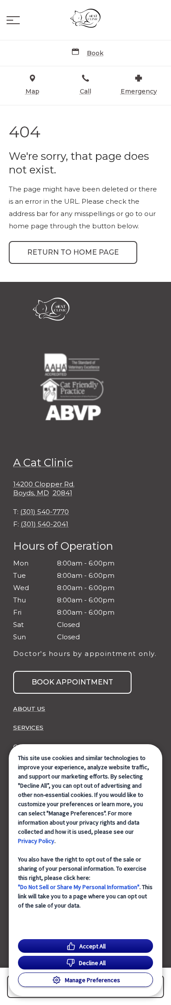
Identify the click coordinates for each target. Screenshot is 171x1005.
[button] (13, 20)
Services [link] (28, 727)
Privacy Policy (36, 841)
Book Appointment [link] (72, 682)
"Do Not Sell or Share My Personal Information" (78, 887)
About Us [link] (29, 708)
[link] (85, 18)
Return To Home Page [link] (73, 252)
